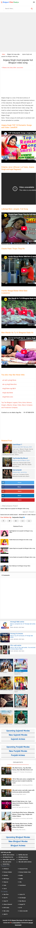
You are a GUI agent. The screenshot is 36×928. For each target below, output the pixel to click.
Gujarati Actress (18, 739)
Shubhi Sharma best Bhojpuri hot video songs (20, 539)
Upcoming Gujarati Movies (18, 731)
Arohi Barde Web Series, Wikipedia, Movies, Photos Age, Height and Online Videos (23, 814)
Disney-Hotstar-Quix (25, 872)
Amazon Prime (23, 868)
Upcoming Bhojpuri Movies (18, 837)
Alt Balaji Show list (8, 857)
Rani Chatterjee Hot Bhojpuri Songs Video (19, 565)
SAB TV (5, 914)
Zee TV (5, 897)
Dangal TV (22, 904)
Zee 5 (5, 888)
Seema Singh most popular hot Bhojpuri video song (15, 508)
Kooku (21, 875)
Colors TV (22, 894)
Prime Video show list (9, 859)
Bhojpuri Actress (18, 845)
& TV (20, 907)
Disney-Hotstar (7, 872)
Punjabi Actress (18, 755)
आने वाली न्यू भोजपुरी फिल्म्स (9, 380)
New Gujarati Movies (18, 735)
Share (19, 487)
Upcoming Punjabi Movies (18, 747)
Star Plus (5, 894)
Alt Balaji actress (23, 857)
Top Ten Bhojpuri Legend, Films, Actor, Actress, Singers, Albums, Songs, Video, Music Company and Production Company (16, 405)
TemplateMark (16, 922)
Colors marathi (23, 911)
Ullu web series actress (25, 861)
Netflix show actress (8, 854)
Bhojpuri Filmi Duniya (17, 920)
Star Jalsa (6, 911)
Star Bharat (22, 901)
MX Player (6, 878)
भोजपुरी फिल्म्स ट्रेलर (7, 397)
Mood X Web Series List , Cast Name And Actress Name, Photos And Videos (22, 803)
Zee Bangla (22, 897)
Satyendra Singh (17, 517)
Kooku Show (6, 864)
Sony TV (5, 901)
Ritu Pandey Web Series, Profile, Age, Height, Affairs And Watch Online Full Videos (22, 825)
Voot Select (22, 885)
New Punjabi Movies (18, 751)
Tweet (19, 482)
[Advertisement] (18, 32)
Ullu (20, 882)
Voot (4, 885)
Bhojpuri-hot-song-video (9, 67)
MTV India (6, 907)
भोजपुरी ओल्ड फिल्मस (7, 393)
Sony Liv (5, 882)
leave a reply (20, 67)
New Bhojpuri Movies (18, 841)
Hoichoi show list (23, 859)
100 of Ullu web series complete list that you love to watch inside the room (23, 781)
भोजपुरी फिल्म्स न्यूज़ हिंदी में (9, 388)
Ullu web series (7, 861)
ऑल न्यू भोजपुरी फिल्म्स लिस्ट (9, 384)
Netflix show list (23, 854)
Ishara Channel (7, 904)
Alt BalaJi (6, 868)
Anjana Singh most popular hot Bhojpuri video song (22, 548)
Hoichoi (5, 875)
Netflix (21, 878)
